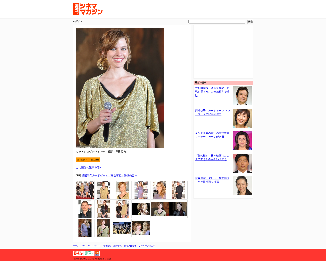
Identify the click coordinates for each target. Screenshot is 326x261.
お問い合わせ (130, 246)
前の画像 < (82, 159)
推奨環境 (117, 246)
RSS (84, 246)
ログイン (77, 21)
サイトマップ (94, 246)
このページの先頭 (146, 246)
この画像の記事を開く (89, 167)
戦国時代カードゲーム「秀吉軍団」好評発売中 (109, 175)
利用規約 (107, 246)
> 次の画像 (94, 159)
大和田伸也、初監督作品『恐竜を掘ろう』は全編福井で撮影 (212, 91)
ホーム (76, 246)
